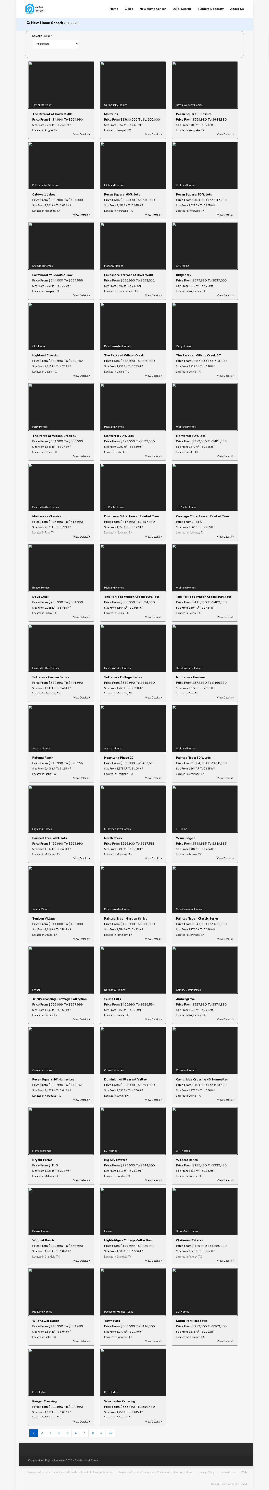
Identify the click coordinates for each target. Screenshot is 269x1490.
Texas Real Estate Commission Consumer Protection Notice (155, 1472)
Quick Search (182, 9)
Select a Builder (42, 36)
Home (114, 9)
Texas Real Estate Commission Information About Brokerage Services (70, 1472)
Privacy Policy (206, 1472)
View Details (81, 134)
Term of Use (227, 1472)
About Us (237, 9)
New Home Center (153, 9)
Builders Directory (211, 9)
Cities (129, 9)
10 (110, 1433)
